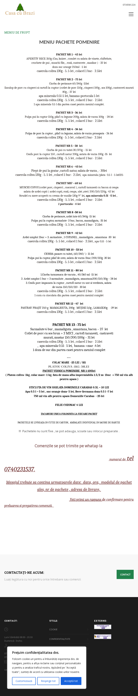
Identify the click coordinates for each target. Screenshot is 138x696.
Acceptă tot (71, 681)
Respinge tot (48, 681)
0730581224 (129, 4)
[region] (46, 668)
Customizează (24, 681)
